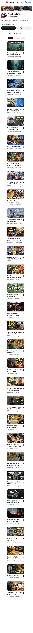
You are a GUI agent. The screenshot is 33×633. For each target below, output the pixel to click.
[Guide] (2, 2)
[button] (23, 33)
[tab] (9, 33)
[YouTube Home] (9, 2)
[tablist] (16, 33)
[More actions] (23, 53)
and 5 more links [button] (10, 24)
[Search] (18, 2)
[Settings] (22, 2)
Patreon (4, 24)
